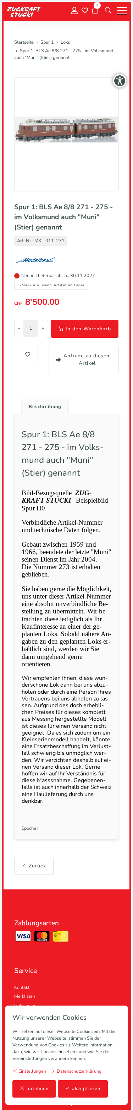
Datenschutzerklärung (79, 1071)
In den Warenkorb (88, 328)
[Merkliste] (84, 11)
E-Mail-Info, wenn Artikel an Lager (51, 285)
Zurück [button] (37, 865)
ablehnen (38, 1088)
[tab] (42, 404)
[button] (108, 11)
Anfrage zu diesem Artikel (87, 359)
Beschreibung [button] (45, 407)
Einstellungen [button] (31, 1071)
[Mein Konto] (74, 10)
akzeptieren (86, 1088)
